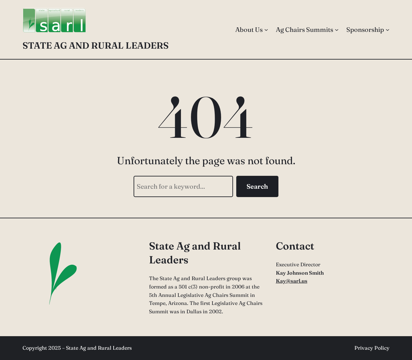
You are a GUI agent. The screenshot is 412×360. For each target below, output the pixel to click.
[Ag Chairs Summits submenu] (337, 30)
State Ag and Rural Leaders (96, 45)
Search (257, 186)
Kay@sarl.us (291, 281)
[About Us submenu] (266, 30)
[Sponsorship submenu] (387, 30)
